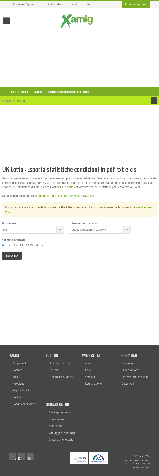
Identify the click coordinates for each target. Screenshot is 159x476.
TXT (20, 245)
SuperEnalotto (130, 370)
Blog (15, 377)
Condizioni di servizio (25, 404)
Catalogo (127, 363)
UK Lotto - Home (13, 100)
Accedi (129, 4)
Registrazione (93, 383)
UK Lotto (38, 92)
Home (13, 92)
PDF (8, 245)
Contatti (17, 370)
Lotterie (24, 92)
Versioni (90, 377)
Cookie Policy (20, 397)
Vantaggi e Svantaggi (62, 433)
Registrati (141, 4)
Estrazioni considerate (84, 223)
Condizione (9, 223)
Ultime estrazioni (59, 363)
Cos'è (88, 370)
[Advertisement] (79, 58)
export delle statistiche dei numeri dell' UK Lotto (64, 195)
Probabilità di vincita (61, 377)
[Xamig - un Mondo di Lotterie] (77, 21)
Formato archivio (13, 239)
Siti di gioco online (60, 412)
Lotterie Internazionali (135, 377)
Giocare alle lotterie (61, 439)
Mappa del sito (21, 390)
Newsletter (19, 383)
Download (128, 383)
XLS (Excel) (37, 245)
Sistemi (53, 370)
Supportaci (19, 363)
